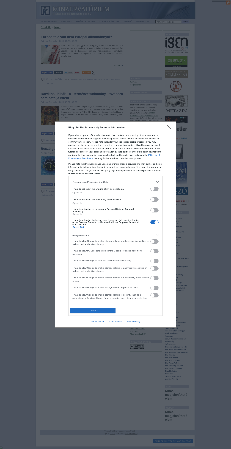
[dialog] (115, 224)
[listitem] (115, 182)
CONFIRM (93, 310)
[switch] (154, 189)
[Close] (170, 128)
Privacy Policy (133, 321)
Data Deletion (97, 321)
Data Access (115, 321)
